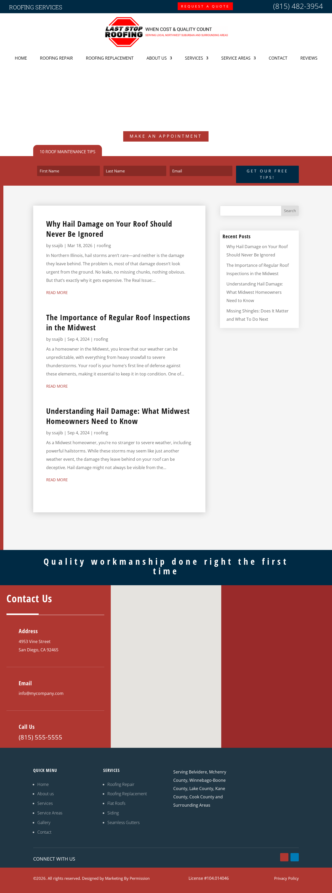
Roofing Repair (56, 58)
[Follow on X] (284, 857)
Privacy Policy (286, 878)
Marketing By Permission (127, 878)
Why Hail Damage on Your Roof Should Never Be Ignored (109, 228)
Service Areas (236, 58)
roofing (104, 245)
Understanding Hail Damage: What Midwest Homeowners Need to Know (118, 416)
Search (290, 210)
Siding (113, 813)
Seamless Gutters (123, 822)
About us (45, 794)
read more (57, 292)
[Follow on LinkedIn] (294, 857)
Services (194, 58)
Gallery (43, 822)
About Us (157, 58)
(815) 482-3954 (298, 6)
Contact (278, 58)
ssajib (57, 245)
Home (21, 58)
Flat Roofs (116, 803)
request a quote (205, 6)
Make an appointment (166, 136)
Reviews (308, 58)
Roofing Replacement (110, 58)
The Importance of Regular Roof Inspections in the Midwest (118, 322)
